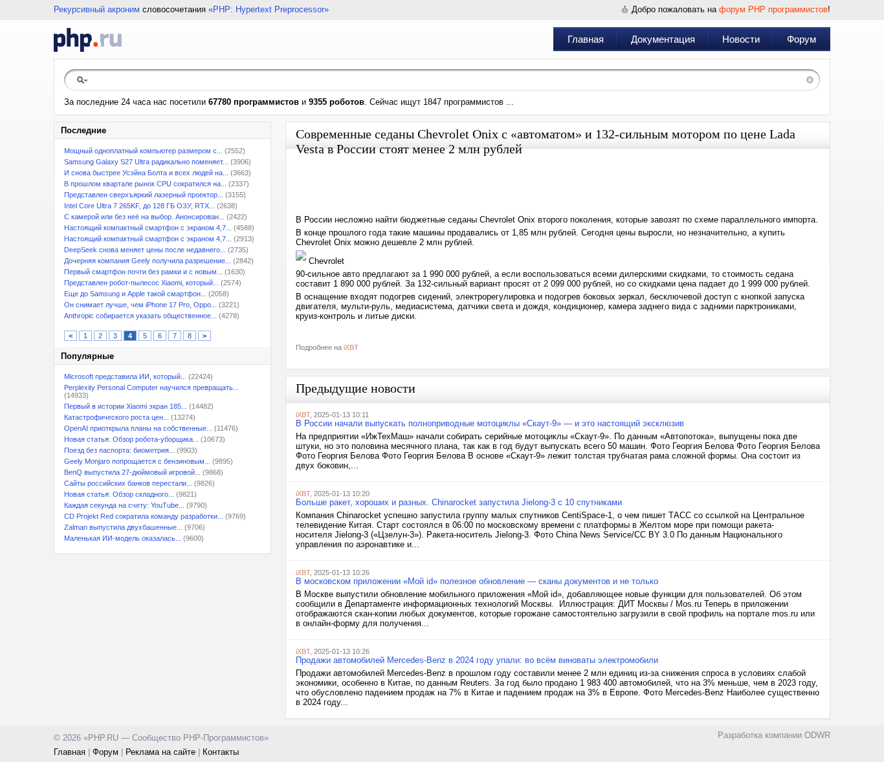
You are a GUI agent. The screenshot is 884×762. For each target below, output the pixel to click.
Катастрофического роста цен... (116, 417)
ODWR (817, 735)
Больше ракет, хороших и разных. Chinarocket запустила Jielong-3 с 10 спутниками (459, 502)
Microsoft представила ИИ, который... (125, 376)
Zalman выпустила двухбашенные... (123, 527)
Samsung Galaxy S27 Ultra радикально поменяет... (146, 162)
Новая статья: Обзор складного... (119, 494)
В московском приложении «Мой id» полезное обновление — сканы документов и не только (477, 581)
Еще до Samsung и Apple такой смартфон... (135, 294)
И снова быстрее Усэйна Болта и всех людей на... (146, 173)
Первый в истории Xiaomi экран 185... (125, 406)
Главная (586, 39)
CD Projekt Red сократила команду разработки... (143, 516)
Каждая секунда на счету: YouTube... (124, 505)
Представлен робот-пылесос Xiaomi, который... (141, 283)
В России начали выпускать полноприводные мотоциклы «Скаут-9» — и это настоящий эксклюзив (490, 423)
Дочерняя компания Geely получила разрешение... (147, 261)
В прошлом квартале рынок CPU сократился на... (145, 184)
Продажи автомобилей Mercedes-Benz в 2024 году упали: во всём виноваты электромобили (477, 660)
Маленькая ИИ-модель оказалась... (122, 538)
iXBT (351, 347)
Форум (801, 39)
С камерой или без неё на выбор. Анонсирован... (144, 217)
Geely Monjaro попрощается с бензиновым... (137, 461)
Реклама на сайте (160, 752)
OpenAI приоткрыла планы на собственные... (138, 428)
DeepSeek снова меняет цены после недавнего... (145, 250)
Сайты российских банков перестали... (128, 483)
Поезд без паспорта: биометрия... (119, 450)
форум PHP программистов (773, 9)
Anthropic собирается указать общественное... (140, 316)
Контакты (221, 752)
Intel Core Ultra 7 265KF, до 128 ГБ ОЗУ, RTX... (139, 206)
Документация (663, 39)
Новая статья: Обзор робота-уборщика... (131, 439)
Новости (741, 39)
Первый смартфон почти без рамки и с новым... (143, 272)
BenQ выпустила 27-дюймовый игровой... (132, 472)
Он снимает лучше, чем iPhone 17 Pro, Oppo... (140, 305)
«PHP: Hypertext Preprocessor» (268, 9)
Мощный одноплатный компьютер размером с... (143, 151)
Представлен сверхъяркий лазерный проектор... (143, 195)
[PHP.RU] (88, 39)
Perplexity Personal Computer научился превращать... (151, 387)
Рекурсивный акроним (97, 9)
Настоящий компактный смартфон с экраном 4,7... (148, 228)
